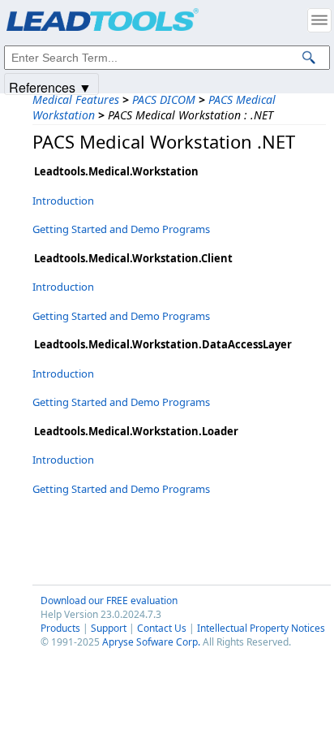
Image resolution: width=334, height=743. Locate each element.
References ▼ (50, 86)
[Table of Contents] (319, 20)
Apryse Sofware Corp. (151, 642)
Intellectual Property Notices (261, 628)
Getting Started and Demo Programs (121, 229)
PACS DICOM (163, 99)
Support (108, 628)
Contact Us (161, 628)
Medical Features (75, 99)
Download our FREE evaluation (109, 600)
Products (60, 628)
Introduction (63, 200)
